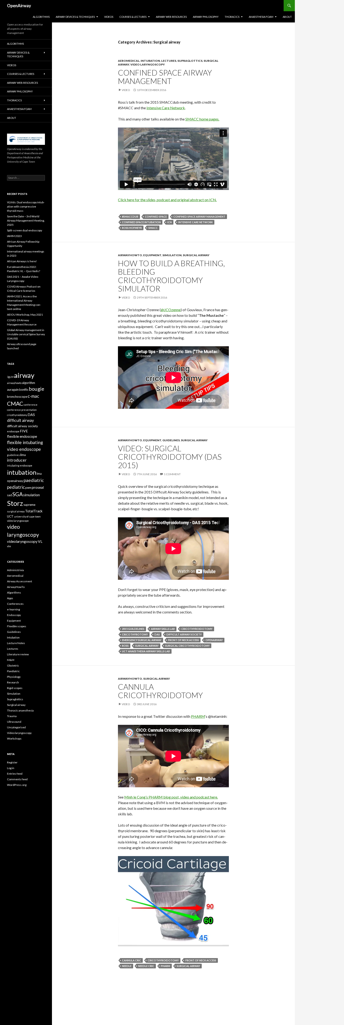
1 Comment (172, 474)
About (287, 16)
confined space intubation (141, 222)
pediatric (16, 487)
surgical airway (147, 645)
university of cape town (27, 516)
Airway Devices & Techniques (75, 16)
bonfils (23, 389)
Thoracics (232, 16)
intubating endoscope (19, 465)
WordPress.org (16, 785)
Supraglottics (189, 60)
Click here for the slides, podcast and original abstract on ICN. (167, 199)
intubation (21, 472)
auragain (13, 389)
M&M (10, 660)
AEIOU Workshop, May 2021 (25, 314)
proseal (38, 487)
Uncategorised (16, 727)
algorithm (28, 383)
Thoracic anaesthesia (20, 710)
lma (39, 473)
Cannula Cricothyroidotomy (160, 691)
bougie (36, 389)
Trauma (12, 716)
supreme (29, 505)
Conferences (15, 604)
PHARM (198, 716)
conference (30, 404)
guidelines (13, 454)
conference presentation (22, 409)
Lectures (168, 60)
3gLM (10, 376)
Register (12, 762)
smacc (153, 227)
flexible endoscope (22, 436)
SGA (17, 494)
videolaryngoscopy (22, 541)
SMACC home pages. (202, 119)
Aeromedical (128, 60)
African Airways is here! (22, 261)
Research (13, 682)
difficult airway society (184, 634)
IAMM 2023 (14, 236)
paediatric (34, 480)
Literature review (18, 654)
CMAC (15, 403)
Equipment (152, 255)
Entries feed (14, 773)
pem (28, 487)
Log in (10, 768)
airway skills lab (163, 628)
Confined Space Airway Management (165, 77)
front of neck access (183, 640)
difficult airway (20, 420)
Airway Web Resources (171, 16)
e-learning (13, 609)
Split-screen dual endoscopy (24, 230)
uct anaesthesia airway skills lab (146, 651)
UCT (10, 516)
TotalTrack (34, 511)
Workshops (14, 738)
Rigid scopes (14, 688)
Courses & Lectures (132, 16)
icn (169, 222)
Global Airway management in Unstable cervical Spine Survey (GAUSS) (26, 334)
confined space (156, 216)
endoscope (13, 431)
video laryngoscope (18, 520)
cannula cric (131, 960)
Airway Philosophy (206, 16)
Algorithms (41, 16)
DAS (157, 634)
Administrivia (15, 570)
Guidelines (171, 440)
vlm (9, 546)
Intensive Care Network (165, 108)
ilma (23, 455)
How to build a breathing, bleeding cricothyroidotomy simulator (171, 276)
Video (126, 90)
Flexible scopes (16, 626)
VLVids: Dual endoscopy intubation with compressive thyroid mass (25, 206)
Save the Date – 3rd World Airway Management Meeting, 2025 (26, 220)
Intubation (150, 60)
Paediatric (13, 671)
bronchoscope (17, 396)
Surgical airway (196, 255)
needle (127, 965)
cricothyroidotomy (196, 628)
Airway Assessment (19, 581)
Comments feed (17, 779)
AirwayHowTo (130, 255)
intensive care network (195, 222)
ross (125, 645)
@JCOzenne (171, 309)
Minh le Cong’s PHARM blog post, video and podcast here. (171, 797)
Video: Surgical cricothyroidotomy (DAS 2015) (170, 457)
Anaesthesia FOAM (261, 16)
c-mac (33, 396)
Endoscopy (14, 615)
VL (40, 541)
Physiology (14, 676)
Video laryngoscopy (147, 64)
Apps (10, 598)
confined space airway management (199, 216)
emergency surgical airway (141, 640)
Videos (108, 16)
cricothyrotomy (135, 634)
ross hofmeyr (132, 227)
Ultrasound (14, 721)
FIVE (24, 431)
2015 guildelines (133, 628)
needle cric (146, 965)
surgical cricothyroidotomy (187, 645)
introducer (17, 460)
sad (9, 495)
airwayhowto (14, 382)
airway (24, 375)
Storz (15, 503)
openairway (214, 640)
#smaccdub (130, 216)
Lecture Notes (16, 643)
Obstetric (13, 665)
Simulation (172, 255)
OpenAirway (19, 5)
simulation (31, 495)
